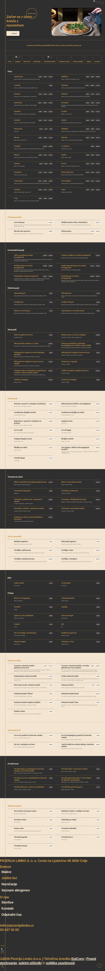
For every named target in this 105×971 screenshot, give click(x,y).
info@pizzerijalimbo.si (17, 925)
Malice (6, 872)
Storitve (7, 902)
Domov (5, 867)
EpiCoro (77, 959)
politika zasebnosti (60, 963)
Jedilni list (9, 878)
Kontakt (7, 908)
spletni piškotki (30, 963)
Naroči (2, 945)
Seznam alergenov (15, 890)
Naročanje (9, 884)
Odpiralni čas (11, 914)
